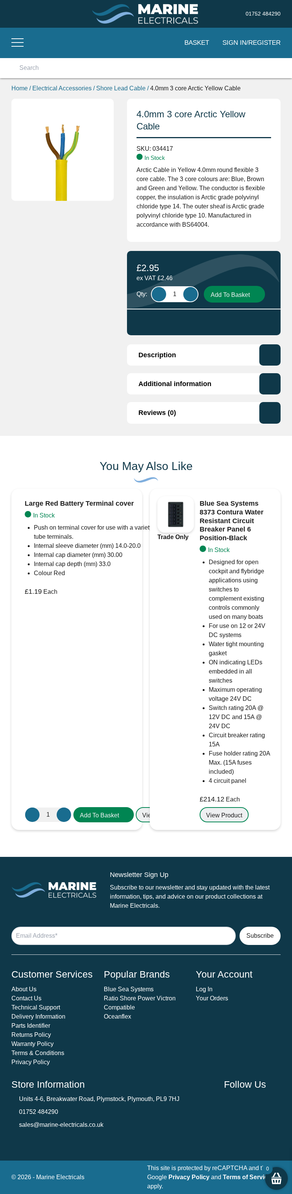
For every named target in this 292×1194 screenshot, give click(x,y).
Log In (204, 989)
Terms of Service (247, 1177)
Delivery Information (38, 1016)
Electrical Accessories (62, 88)
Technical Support (35, 1007)
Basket (196, 42)
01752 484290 (38, 1112)
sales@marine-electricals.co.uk (61, 1124)
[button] (103, 814)
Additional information (174, 384)
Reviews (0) (157, 412)
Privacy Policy (30, 1062)
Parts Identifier (30, 1025)
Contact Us (26, 998)
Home (19, 88)
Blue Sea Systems (129, 989)
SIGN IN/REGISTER (251, 42)
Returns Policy (31, 1035)
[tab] (204, 355)
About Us (23, 989)
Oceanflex (117, 1016)
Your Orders (212, 998)
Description (157, 355)
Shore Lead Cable (121, 88)
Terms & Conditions (37, 1053)
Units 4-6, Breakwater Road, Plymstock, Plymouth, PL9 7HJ (99, 1099)
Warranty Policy (32, 1044)
